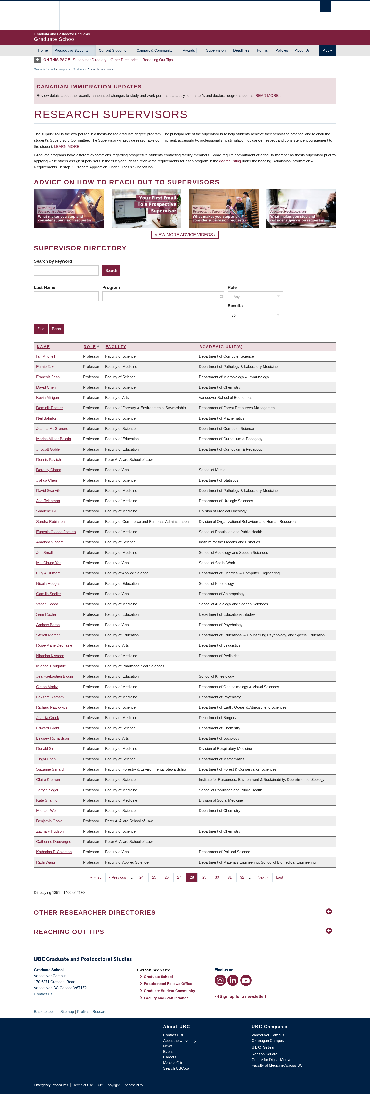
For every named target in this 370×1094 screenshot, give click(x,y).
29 (206, 877)
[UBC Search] (325, 6)
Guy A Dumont (48, 573)
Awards (189, 50)
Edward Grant (47, 728)
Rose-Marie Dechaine (54, 645)
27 (181, 877)
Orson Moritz (47, 687)
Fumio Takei (46, 366)
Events (169, 1051)
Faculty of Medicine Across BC (277, 1065)
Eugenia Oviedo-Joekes (56, 532)
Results (235, 305)
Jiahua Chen (46, 480)
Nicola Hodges (48, 583)
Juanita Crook (47, 717)
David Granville (48, 490)
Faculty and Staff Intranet (166, 998)
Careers (169, 1057)
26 (168, 877)
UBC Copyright (109, 1085)
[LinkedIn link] (232, 980)
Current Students (112, 50)
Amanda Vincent (49, 542)
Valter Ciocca (47, 604)
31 (231, 877)
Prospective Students (71, 50)
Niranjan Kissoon (50, 656)
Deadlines (241, 50)
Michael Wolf (46, 810)
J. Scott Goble (48, 449)
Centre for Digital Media (271, 1059)
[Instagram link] (220, 980)
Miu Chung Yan (48, 563)
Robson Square (264, 1054)
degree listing (230, 161)
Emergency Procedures (51, 1085)
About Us (302, 50)
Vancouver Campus (268, 1035)
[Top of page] (38, 60)
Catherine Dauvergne (53, 841)
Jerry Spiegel (47, 790)
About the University (179, 1040)
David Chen (46, 387)
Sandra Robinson (50, 521)
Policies (281, 50)
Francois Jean (48, 377)
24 (143, 877)
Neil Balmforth (47, 418)
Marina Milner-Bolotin (53, 439)
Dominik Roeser (49, 408)
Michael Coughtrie (51, 666)
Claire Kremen (48, 779)
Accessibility (134, 1085)
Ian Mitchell (45, 356)
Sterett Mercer (48, 635)
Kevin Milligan (47, 397)
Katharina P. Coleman (54, 852)
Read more (267, 95)
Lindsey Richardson (52, 738)
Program (111, 287)
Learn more (66, 146)
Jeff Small (44, 552)
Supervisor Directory (90, 60)
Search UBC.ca (176, 1068)
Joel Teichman (48, 501)
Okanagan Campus (268, 1040)
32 (244, 877)
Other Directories (124, 60)
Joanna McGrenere (52, 428)
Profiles (83, 1011)
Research (100, 1011)
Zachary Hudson (50, 831)
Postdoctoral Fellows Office (168, 984)
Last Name (44, 287)
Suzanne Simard (50, 769)
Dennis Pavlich (48, 459)
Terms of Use (83, 1085)
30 (219, 877)
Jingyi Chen (46, 759)
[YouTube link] (246, 980)
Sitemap (67, 1011)
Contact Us (43, 994)
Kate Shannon (47, 800)
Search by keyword (53, 261)
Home (43, 50)
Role (232, 287)
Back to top (44, 1011)
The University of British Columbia (44, 15)
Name (43, 347)
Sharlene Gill (46, 511)
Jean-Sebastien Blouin (54, 676)
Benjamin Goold (49, 821)
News (168, 1046)
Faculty (116, 347)
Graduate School (44, 69)
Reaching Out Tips (157, 60)
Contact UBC (174, 1035)
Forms (262, 50)
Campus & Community (154, 50)
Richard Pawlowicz (52, 707)
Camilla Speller (48, 594)
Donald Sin (45, 748)
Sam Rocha (46, 614)
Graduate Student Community (169, 991)
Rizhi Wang (45, 862)
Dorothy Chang (48, 470)
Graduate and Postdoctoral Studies (185, 960)
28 (194, 877)
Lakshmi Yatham (50, 697)
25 (156, 877)
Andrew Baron (48, 625)
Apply (327, 50)
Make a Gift (172, 1063)
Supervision (216, 50)
